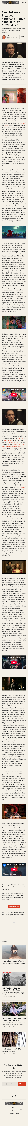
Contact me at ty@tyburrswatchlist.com (14, 1110)
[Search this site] (23, 2)
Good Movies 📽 (6, 9)
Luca (6, 125)
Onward (22, 123)
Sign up (14, 1107)
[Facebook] (15, 1096)
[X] (12, 1096)
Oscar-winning (8, 440)
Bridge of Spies (14, 442)
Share (22, 37)
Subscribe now (14, 906)
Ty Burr (9, 36)
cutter (23, 487)
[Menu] (25, 2)
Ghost (17, 1113)
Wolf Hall (20, 438)
